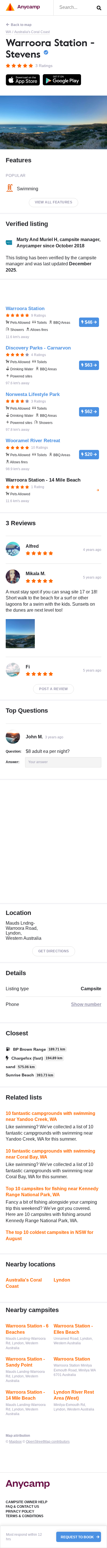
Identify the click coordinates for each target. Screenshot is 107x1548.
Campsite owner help (26, 1502)
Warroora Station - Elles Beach (73, 1329)
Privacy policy (20, 1511)
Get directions (53, 951)
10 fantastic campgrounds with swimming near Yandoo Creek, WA (50, 1116)
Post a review (53, 689)
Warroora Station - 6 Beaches (27, 1329)
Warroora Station (72, 1359)
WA (8, 32)
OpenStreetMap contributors (48, 1442)
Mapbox (15, 1442)
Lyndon (62, 1280)
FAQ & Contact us (22, 1507)
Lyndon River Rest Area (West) (74, 1395)
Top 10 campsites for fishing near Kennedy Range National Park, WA (52, 1191)
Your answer (38, 762)
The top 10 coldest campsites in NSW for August (49, 1235)
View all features (53, 202)
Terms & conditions (24, 1516)
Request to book (78, 1537)
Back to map (21, 25)
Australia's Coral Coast (32, 32)
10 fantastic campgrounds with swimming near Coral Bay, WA (50, 1154)
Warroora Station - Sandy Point (25, 1362)
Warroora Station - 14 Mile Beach (25, 1395)
